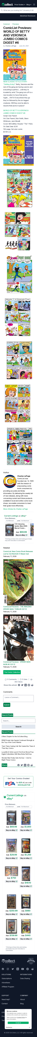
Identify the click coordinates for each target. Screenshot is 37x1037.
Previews (16, 24)
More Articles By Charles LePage (15, 509)
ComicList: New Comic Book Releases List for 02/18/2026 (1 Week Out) (18, 552)
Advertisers (6, 983)
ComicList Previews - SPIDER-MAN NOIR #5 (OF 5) (16, 663)
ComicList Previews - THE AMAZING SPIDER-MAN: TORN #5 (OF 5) (17, 608)
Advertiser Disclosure (27, 16)
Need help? (6, 999)
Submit (6, 705)
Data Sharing (25, 978)
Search (18, 727)
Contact (5, 1004)
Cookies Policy (21, 1017)
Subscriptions (7, 978)
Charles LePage (10, 46)
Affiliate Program (8, 987)
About (22, 999)
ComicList (6, 24)
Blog (22, 1004)
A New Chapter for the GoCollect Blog (14, 736)
